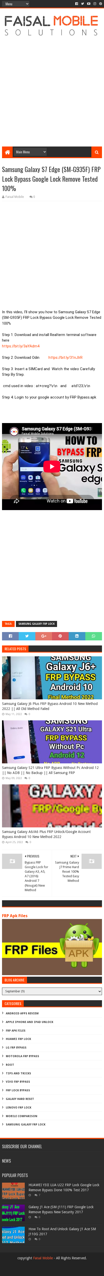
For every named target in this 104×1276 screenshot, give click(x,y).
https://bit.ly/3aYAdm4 (20, 346)
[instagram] (94, 4)
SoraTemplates (60, 1270)
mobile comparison (21, 1116)
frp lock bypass (18, 1090)
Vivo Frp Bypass (18, 1081)
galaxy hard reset (20, 1099)
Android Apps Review (22, 1013)
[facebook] (76, 4)
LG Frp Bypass (16, 1047)
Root (10, 1064)
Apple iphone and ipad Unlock (29, 1022)
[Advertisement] (52, 89)
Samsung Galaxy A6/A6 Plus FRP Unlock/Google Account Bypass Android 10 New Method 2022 (46, 834)
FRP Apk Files (15, 915)
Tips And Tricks (18, 1073)
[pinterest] (100, 4)
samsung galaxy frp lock (36, 623)
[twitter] (82, 4)
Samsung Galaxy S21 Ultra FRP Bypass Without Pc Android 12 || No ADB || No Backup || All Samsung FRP (50, 770)
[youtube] (88, 4)
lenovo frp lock (18, 1107)
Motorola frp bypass (22, 1056)
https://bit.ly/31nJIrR (65, 357)
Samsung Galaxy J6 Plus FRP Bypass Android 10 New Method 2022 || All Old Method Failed (50, 706)
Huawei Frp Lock (18, 1039)
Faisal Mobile (43, 1258)
